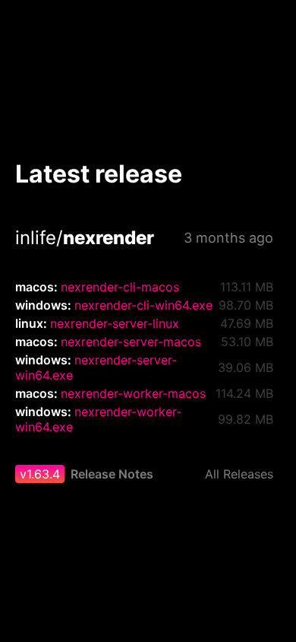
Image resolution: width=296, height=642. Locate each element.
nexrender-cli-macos (120, 286)
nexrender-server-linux (114, 323)
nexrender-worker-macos (133, 393)
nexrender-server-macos (131, 341)
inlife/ (84, 238)
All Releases (239, 474)
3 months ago (228, 238)
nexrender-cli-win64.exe (143, 305)
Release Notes (112, 474)
